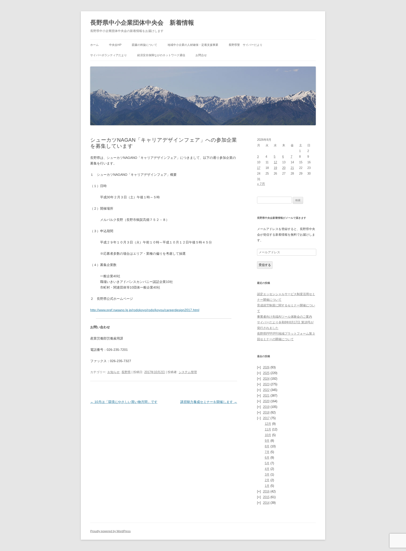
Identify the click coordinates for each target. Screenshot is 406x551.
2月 (267, 480)
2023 (266, 384)
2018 (266, 412)
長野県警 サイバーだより (245, 45)
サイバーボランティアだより (108, 55)
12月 (268, 424)
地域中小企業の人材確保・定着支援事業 (193, 45)
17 (258, 168)
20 (283, 168)
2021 (266, 395)
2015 (266, 497)
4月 (267, 469)
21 (292, 168)
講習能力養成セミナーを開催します (208, 402)
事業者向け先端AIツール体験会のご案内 (284, 316)
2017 (266, 418)
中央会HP (115, 45)
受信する (265, 265)
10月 (268, 435)
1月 (267, 486)
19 (275, 168)
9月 (267, 440)
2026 (266, 367)
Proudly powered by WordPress (110, 531)
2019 (266, 407)
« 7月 (261, 184)
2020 (266, 401)
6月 (267, 457)
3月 (267, 474)
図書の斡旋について (144, 45)
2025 (266, 373)
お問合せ (201, 55)
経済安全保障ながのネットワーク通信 (161, 55)
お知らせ (113, 372)
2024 (266, 378)
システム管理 (188, 372)
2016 (266, 491)
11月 (268, 429)
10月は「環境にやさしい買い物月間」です (123, 402)
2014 (266, 502)
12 (275, 162)
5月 (267, 463)
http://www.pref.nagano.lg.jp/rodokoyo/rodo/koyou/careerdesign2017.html (144, 310)
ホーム (94, 45)
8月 (267, 446)
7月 (267, 452)
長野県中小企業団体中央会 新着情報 (142, 22)
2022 (266, 390)
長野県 (126, 372)
